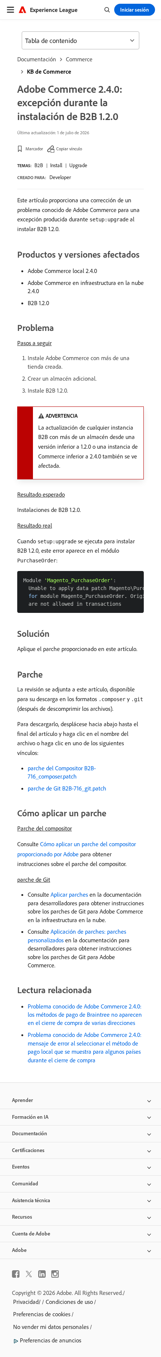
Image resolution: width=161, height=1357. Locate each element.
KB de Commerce (49, 71)
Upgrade (78, 165)
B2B (38, 165)
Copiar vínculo (69, 148)
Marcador (34, 148)
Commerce (79, 59)
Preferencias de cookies (41, 1314)
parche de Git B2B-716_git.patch (67, 788)
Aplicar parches (69, 894)
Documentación (36, 59)
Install (56, 165)
